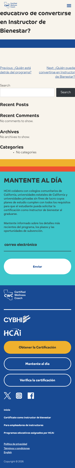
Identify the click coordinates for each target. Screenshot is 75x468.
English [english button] (8, 453)
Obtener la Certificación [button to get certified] (37, 347)
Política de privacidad (15, 444)
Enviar (37, 266)
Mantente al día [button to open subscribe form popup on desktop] (37, 364)
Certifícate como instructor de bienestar (27, 417)
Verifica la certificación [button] (37, 380)
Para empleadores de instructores (23, 425)
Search (5, 85)
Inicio (7, 409)
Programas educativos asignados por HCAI (29, 432)
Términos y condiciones (17, 449)
